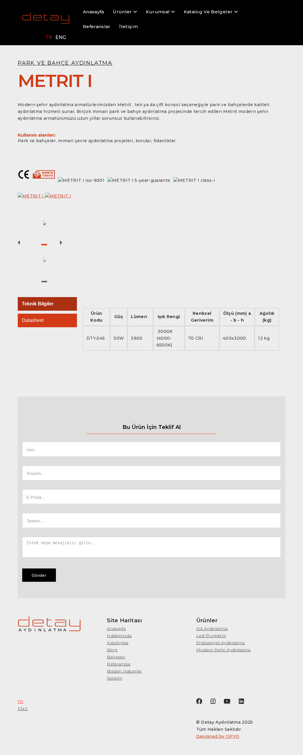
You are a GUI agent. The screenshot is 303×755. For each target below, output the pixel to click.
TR (48, 37)
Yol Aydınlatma (212, 628)
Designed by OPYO (217, 736)
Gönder (39, 575)
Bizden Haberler (124, 671)
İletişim (128, 26)
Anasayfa (93, 11)
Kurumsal (158, 11)
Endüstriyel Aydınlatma (220, 642)
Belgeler (116, 657)
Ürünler (123, 11)
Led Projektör (211, 635)
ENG (60, 37)
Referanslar (97, 26)
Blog (112, 649)
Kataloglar (118, 642)
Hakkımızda (119, 635)
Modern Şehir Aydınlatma (223, 649)
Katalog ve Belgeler (209, 11)
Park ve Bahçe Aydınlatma (65, 63)
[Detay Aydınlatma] (46, 21)
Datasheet (32, 320)
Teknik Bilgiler (38, 303)
